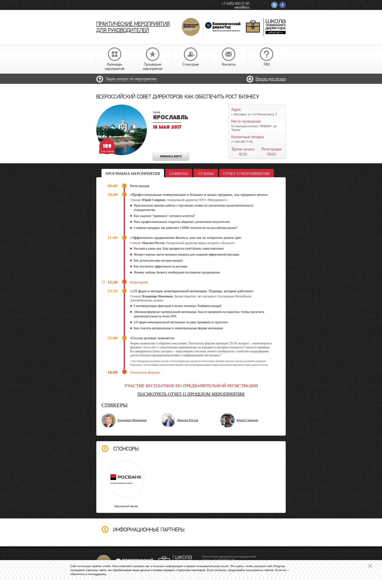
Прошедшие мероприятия (152, 66)
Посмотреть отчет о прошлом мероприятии (191, 393)
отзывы (205, 173)
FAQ (267, 64)
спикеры (178, 173)
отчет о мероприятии (246, 173)
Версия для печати (271, 78)
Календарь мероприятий (114, 66)
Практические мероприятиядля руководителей (133, 27)
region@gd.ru (241, 7)
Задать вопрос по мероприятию (131, 78)
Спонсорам (190, 64)
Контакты (229, 64)
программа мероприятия (132, 173)
